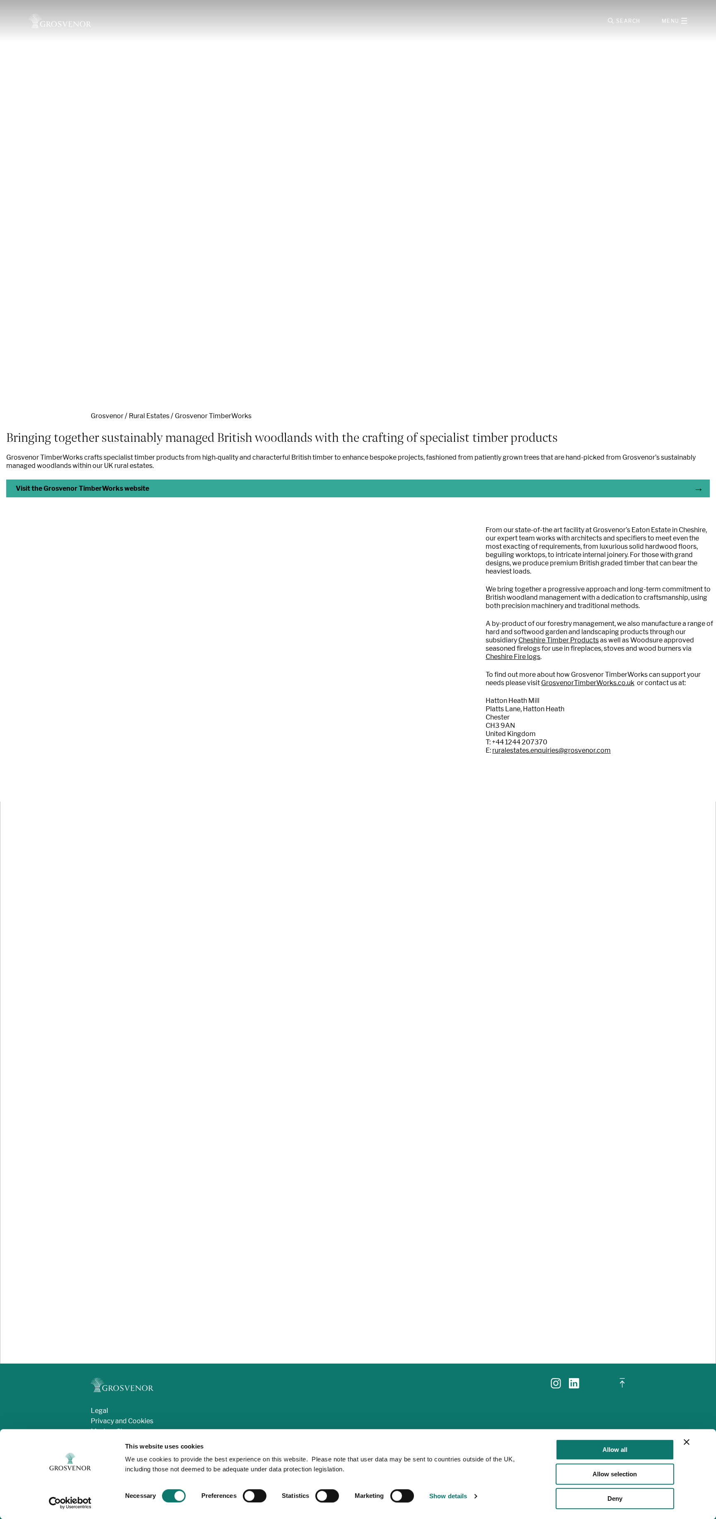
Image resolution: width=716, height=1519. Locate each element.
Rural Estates (149, 416)
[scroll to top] (622, 1386)
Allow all (614, 1449)
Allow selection (615, 1474)
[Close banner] (686, 1442)
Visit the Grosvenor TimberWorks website (82, 488)
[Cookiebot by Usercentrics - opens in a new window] (70, 1503)
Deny (614, 1498)
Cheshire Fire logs (513, 657)
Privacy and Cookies (122, 1421)
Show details (448, 1496)
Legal (99, 1411)
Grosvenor (107, 416)
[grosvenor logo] (122, 1385)
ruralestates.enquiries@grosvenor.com (551, 750)
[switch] (254, 1495)
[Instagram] (555, 1386)
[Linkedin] (574, 1386)
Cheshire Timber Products (558, 640)
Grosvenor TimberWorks (213, 416)
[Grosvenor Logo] (60, 21)
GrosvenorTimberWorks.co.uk (587, 683)
